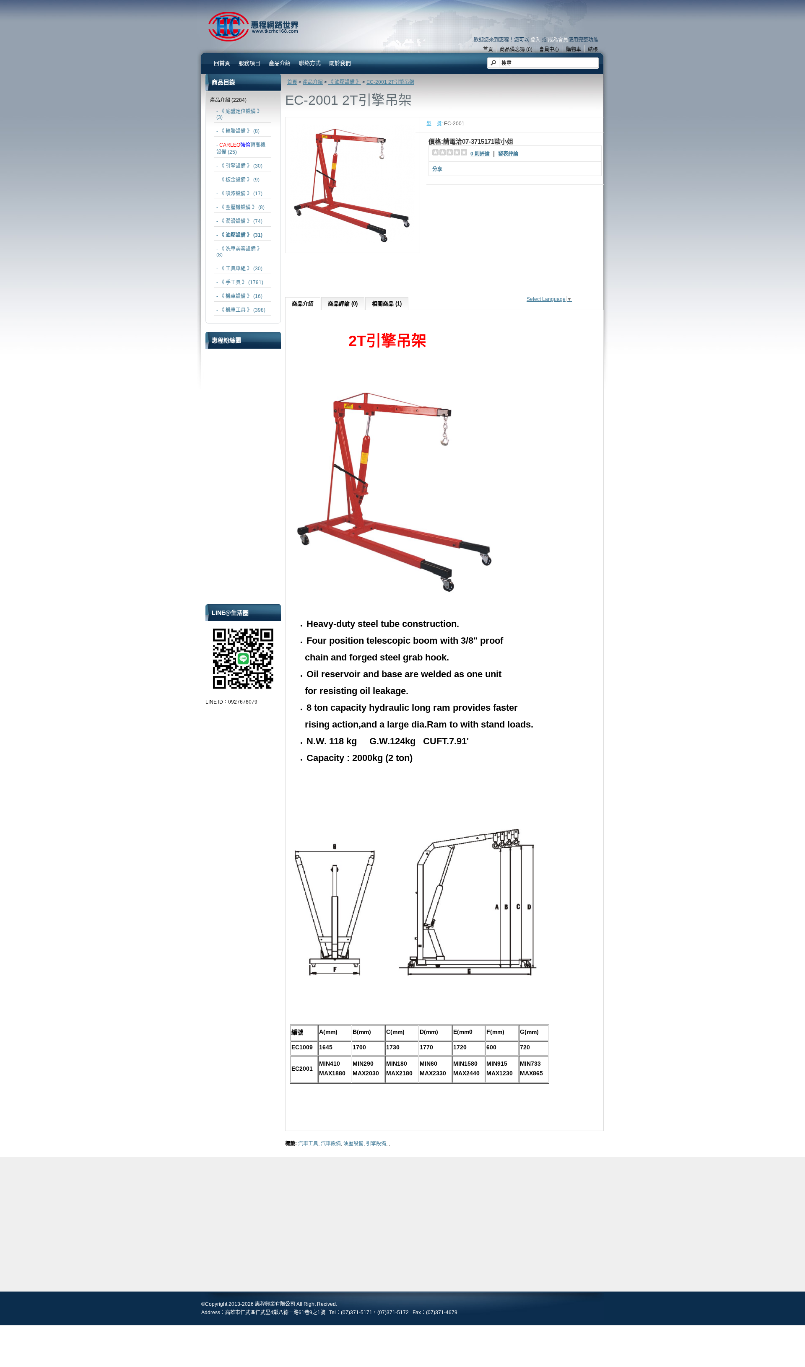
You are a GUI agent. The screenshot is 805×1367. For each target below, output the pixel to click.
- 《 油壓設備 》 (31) (239, 235)
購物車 (573, 49)
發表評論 (508, 154)
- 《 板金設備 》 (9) (238, 180)
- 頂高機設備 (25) (240, 148)
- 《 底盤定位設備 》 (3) (239, 114)
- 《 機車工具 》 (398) (240, 310)
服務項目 (249, 63)
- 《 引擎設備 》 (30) (239, 166)
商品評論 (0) (343, 303)
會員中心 (549, 49)
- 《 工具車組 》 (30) (239, 269)
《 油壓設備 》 (344, 82)
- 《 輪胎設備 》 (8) (238, 131)
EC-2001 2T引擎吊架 (390, 82)
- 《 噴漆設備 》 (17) (239, 194)
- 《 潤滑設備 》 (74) (239, 221)
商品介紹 (303, 303)
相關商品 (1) (387, 303)
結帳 (593, 49)
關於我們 (340, 63)
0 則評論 (480, 154)
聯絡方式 (310, 63)
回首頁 (222, 63)
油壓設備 (353, 1144)
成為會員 (558, 40)
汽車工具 (308, 1144)
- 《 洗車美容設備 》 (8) (239, 252)
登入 (535, 40)
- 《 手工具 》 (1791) (239, 282)
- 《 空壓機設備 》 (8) (240, 207)
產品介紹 (313, 82)
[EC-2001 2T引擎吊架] (352, 246)
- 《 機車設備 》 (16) (239, 296)
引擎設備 (376, 1144)
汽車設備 (331, 1144)
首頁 (488, 49)
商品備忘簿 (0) (516, 49)
